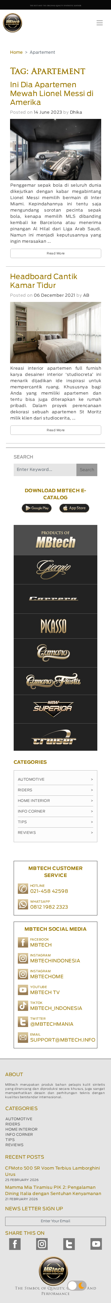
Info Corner (55, 811)
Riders (55, 790)
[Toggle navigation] (99, 23)
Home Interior (55, 801)
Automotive (55, 779)
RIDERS (12, 1124)
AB (86, 295)
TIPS (10, 1140)
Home (16, 52)
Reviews (55, 833)
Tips (55, 822)
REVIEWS (14, 1145)
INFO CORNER (19, 1135)
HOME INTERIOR (21, 1129)
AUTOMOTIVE (18, 1119)
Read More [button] (56, 253)
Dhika (76, 112)
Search (87, 470)
